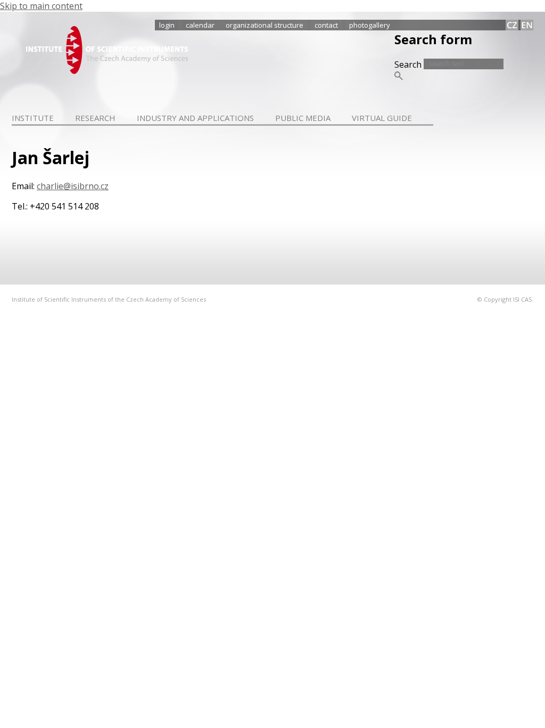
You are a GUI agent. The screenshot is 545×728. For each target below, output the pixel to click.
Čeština (512, 25)
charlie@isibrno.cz (73, 186)
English (527, 25)
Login (167, 25)
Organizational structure (264, 25)
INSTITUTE (33, 117)
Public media (303, 117)
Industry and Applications (195, 117)
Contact (326, 25)
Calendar (200, 25)
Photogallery (369, 25)
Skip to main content (41, 6)
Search (409, 64)
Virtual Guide (382, 117)
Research (95, 117)
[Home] (107, 71)
